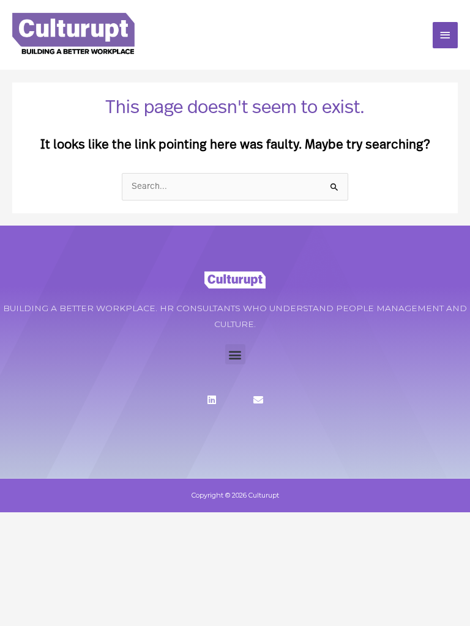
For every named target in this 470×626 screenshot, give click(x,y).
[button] (235, 354)
